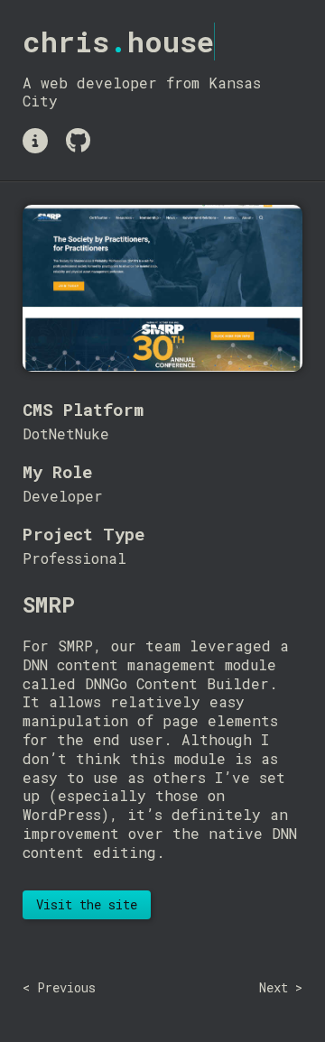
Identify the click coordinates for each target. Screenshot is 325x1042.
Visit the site (86, 904)
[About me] (35, 140)
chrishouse (118, 41)
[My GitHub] (78, 140)
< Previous (59, 987)
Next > (280, 987)
